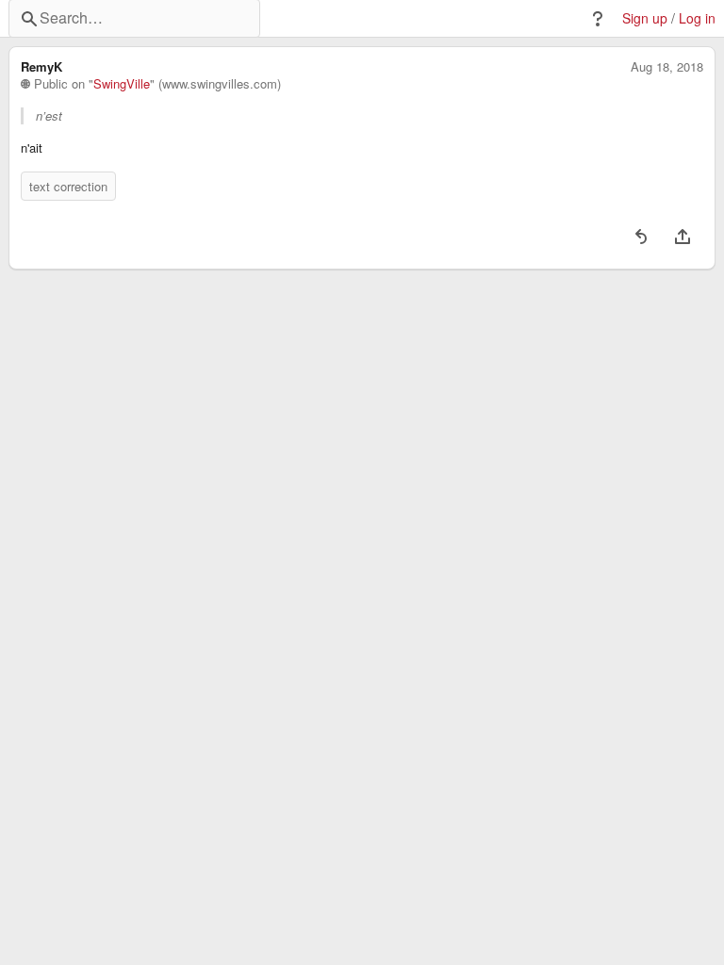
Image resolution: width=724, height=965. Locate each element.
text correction (68, 186)
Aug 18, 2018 (667, 66)
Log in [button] (697, 18)
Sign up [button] (644, 18)
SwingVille (121, 83)
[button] (597, 19)
